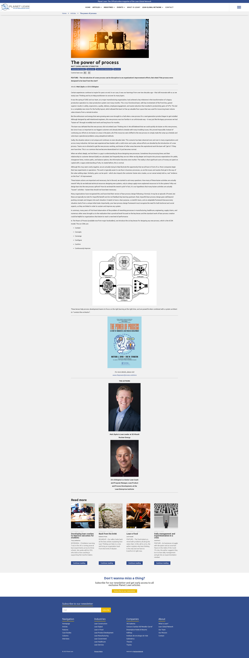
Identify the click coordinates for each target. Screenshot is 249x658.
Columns (65, 635)
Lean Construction (100, 623)
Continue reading (79, 563)
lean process (90, 69)
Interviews (65, 638)
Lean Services (99, 645)
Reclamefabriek (138, 651)
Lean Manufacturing (101, 635)
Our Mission (163, 632)
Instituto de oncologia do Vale (137, 635)
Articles (73, 13)
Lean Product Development (103, 632)
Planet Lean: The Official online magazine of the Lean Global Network (124, 1)
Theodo (129, 642)
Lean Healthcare (100, 642)
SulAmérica (130, 638)
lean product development (104, 69)
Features (65, 629)
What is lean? (133, 7)
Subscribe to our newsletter (124, 591)
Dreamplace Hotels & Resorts (136, 629)
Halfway (129, 632)
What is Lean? (163, 623)
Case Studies (66, 632)
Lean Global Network (166, 626)
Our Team (162, 629)
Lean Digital (98, 626)
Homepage (66, 623)
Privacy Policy (98, 651)
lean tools (117, 69)
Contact (169, 7)
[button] (97, 7)
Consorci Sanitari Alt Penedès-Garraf (139, 626)
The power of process (88, 13)
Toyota (129, 645)
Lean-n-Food (98, 629)
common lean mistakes (78, 69)
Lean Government (100, 638)
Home (87, 7)
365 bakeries (130, 623)
